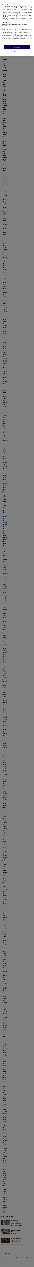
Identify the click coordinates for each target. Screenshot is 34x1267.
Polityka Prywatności (6, 22)
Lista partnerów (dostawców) (8, 41)
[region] (17, 28)
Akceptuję (17, 47)
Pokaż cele (17, 51)
